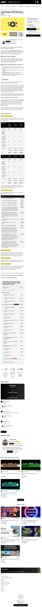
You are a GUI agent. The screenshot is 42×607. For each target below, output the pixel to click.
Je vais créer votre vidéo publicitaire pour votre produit (9, 521)
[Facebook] (22, 602)
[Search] (19, 2)
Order (31, 29)
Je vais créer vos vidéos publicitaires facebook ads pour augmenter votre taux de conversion (10, 541)
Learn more (16, 451)
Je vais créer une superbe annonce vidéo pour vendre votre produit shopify (29, 521)
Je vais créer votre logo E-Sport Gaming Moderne (29, 474)
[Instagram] (21, 602)
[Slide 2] (22, 34)
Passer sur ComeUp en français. (20, 605)
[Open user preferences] (39, 2)
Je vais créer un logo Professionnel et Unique (10, 473)
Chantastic (11, 39)
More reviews (3, 431)
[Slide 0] (4, 34)
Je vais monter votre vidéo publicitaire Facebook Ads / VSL (29, 540)
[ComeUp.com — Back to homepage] (3, 2)
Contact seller (33, 35)
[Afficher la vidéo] (12, 24)
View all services (21, 499)
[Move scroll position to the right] (39, 5)
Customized (31, 25)
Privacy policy (20, 598)
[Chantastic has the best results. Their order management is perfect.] (14, 441)
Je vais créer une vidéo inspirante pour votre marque (10, 560)
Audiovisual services (6, 9)
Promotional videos (14, 9)
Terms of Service (20, 597)
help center (23, 571)
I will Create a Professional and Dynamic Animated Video (11, 275)
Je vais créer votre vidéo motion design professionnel (9, 493)
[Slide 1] (13, 34)
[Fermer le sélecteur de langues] (26, 605)
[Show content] (39, 587)
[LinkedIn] (18, 602)
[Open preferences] (35, 2)
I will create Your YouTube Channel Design (9, 277)
